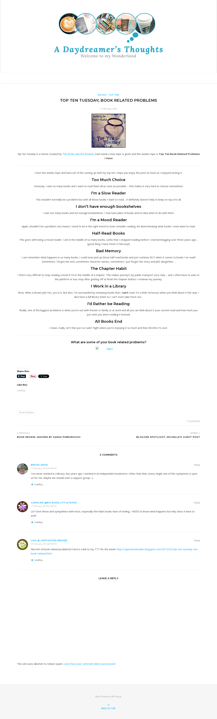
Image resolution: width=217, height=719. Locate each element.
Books (102, 94)
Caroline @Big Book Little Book (54, 502)
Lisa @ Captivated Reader (49, 540)
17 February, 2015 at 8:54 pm (44, 544)
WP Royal (116, 696)
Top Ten (113, 94)
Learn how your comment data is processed (89, 663)
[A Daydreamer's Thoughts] (108, 35)
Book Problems (26, 412)
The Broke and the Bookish (78, 154)
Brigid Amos (39, 464)
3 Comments (193, 421)
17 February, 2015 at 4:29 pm (44, 468)
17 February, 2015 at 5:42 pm (44, 506)
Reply (197, 464)
